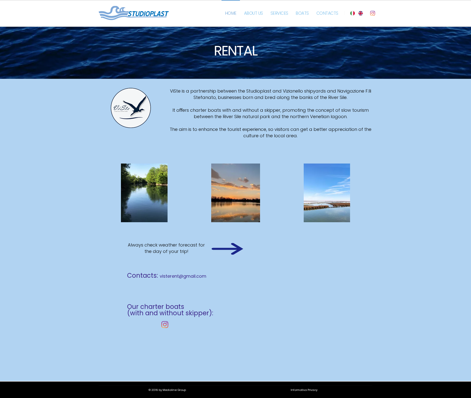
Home (230, 13)
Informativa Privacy (304, 390)
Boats (302, 13)
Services (279, 13)
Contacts (327, 13)
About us (253, 13)
